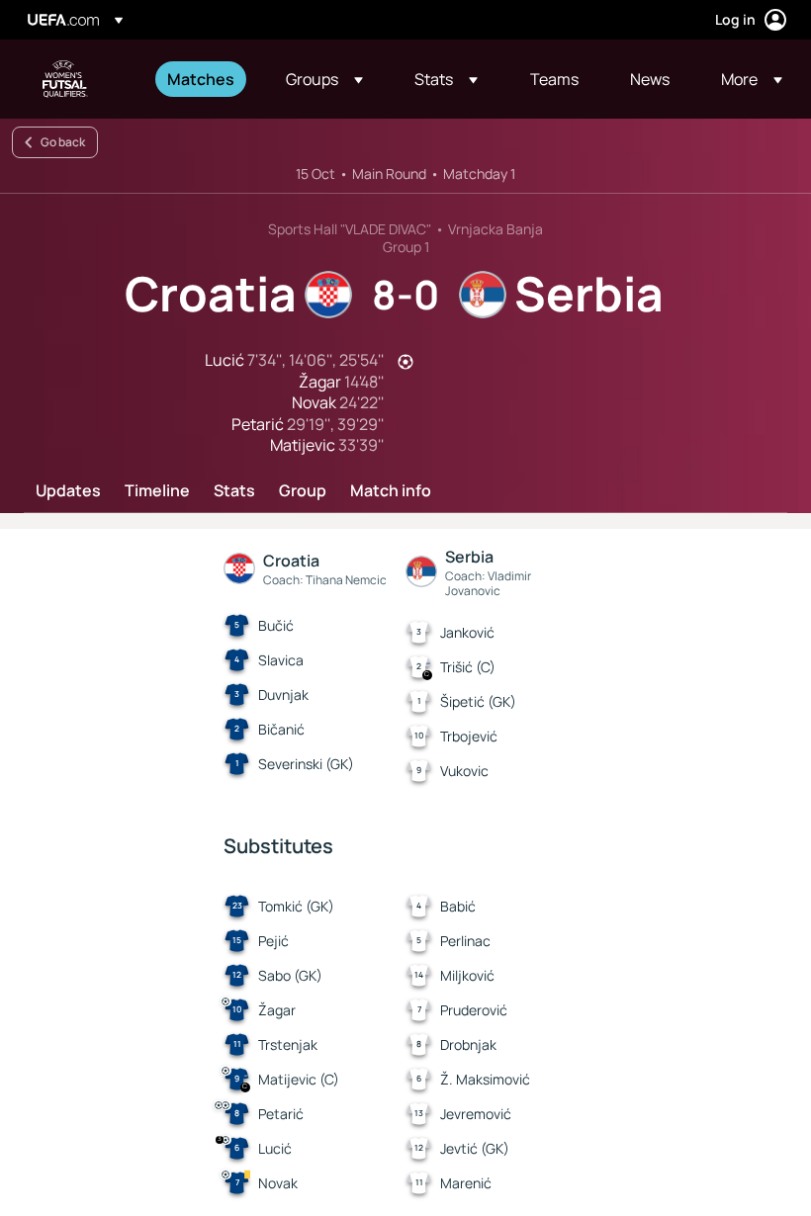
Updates (68, 491)
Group (302, 491)
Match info (390, 491)
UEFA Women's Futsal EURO (65, 79)
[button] (324, 79)
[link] (200, 79)
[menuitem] (201, 79)
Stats (234, 491)
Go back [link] (63, 141)
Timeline (157, 491)
